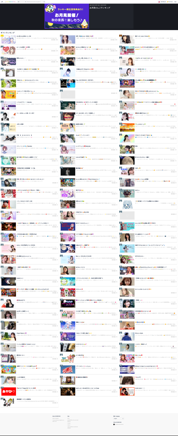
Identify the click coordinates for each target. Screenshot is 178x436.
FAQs (68, 418)
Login (175, 1)
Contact (68, 423)
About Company (55, 418)
